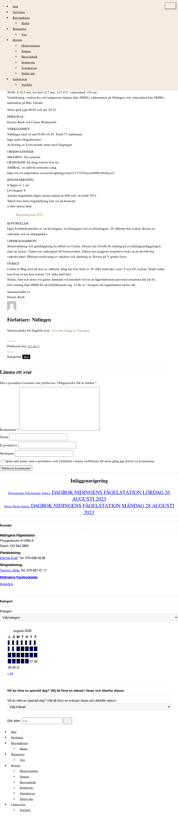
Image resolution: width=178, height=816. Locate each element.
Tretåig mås (28, 73)
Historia (17, 40)
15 (9, 655)
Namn (4, 437)
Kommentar (9, 429)
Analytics (6, 584)
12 (27, 648)
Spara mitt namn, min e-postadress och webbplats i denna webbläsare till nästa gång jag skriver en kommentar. (80, 461)
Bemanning (19, 29)
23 (14, 661)
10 (18, 648)
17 (18, 655)
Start (15, 6)
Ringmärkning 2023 (29, 214)
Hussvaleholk (29, 56)
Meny (170, 5)
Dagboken (19, 12)
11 (22, 648)
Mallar (25, 23)
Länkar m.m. (20, 79)
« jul (10, 673)
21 (35, 655)
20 (31, 655)
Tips (24, 34)
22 (9, 661)
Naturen (26, 51)
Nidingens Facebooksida (18, 577)
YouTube (26, 84)
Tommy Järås (10, 570)
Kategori (6, 611)
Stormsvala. (28, 62)
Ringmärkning (21, 18)
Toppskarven (29, 68)
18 (22, 655)
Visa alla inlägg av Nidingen (70, 330)
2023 (26, 357)
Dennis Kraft (9, 557)
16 (14, 655)
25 (22, 661)
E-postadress (8, 445)
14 (35, 648)
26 (27, 661)
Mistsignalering (30, 45)
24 (18, 661)
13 (31, 648)
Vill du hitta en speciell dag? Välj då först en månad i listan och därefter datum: (62, 700)
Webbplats (7, 453)
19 (27, 655)
